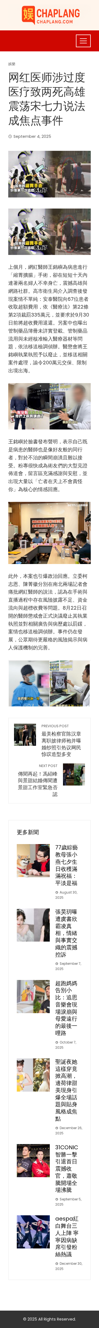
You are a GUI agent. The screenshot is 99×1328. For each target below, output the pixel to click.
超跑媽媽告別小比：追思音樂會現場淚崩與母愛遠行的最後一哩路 (66, 1008)
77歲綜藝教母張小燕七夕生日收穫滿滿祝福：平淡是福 (66, 865)
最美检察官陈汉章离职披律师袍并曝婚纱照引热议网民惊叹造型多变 (61, 741)
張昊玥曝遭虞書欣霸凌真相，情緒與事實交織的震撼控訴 (66, 933)
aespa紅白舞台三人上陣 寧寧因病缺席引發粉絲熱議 (67, 1236)
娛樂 (11, 64)
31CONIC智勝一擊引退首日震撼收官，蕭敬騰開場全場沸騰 (66, 1168)
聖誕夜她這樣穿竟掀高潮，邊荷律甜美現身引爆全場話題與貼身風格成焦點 (66, 1090)
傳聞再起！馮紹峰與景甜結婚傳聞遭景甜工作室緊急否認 (37, 780)
